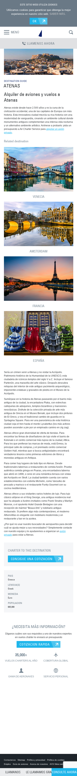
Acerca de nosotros (39, 764)
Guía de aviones (20, 764)
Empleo (7, 764)
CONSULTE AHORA (64, 772)
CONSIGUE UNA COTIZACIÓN (32, 559)
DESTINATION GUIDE (15, 80)
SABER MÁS (57, 13)
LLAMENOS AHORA (40, 43)
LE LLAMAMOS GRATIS (38, 772)
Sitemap (21, 760)
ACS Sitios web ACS (59, 764)
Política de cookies (55, 760)
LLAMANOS (13, 772)
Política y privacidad (36, 760)
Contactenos (10, 760)
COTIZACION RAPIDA (35, 644)
